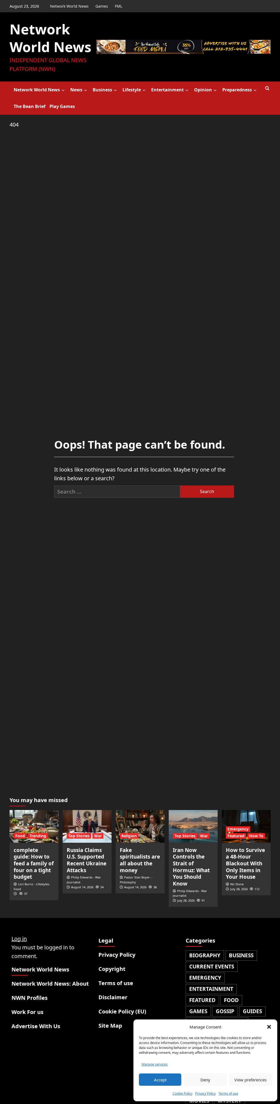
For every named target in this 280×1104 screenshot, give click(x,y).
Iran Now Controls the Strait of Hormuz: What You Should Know (191, 867)
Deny (205, 1079)
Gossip (225, 1011)
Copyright (112, 969)
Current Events (211, 966)
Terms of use (228, 1093)
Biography (204, 955)
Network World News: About (50, 983)
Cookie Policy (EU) (122, 1011)
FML (118, 6)
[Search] (267, 88)
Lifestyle (131, 90)
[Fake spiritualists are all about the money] (140, 826)
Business (102, 90)
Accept (160, 1079)
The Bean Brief (29, 106)
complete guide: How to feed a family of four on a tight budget (34, 864)
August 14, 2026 (82, 887)
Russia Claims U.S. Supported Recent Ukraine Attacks (86, 860)
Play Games (62, 106)
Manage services (155, 1064)
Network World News (69, 6)
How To (256, 835)
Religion (129, 835)
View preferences (250, 1079)
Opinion (203, 90)
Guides (252, 1011)
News (76, 90)
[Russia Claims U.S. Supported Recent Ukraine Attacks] (87, 826)
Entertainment (167, 90)
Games (101, 6)
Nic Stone (237, 884)
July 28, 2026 (186, 900)
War (98, 835)
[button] (269, 1027)
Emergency (238, 829)
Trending (38, 835)
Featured (236, 835)
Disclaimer (112, 997)
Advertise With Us (35, 1026)
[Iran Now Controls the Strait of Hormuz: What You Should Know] (193, 826)
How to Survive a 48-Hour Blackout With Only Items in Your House (245, 864)
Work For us (27, 1012)
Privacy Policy (205, 1093)
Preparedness (237, 90)
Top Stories (78, 835)
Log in (19, 938)
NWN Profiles (29, 997)
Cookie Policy (182, 1093)
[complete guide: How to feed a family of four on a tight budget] (34, 826)
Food (20, 835)
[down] (63, 90)
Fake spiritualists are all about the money (140, 860)
